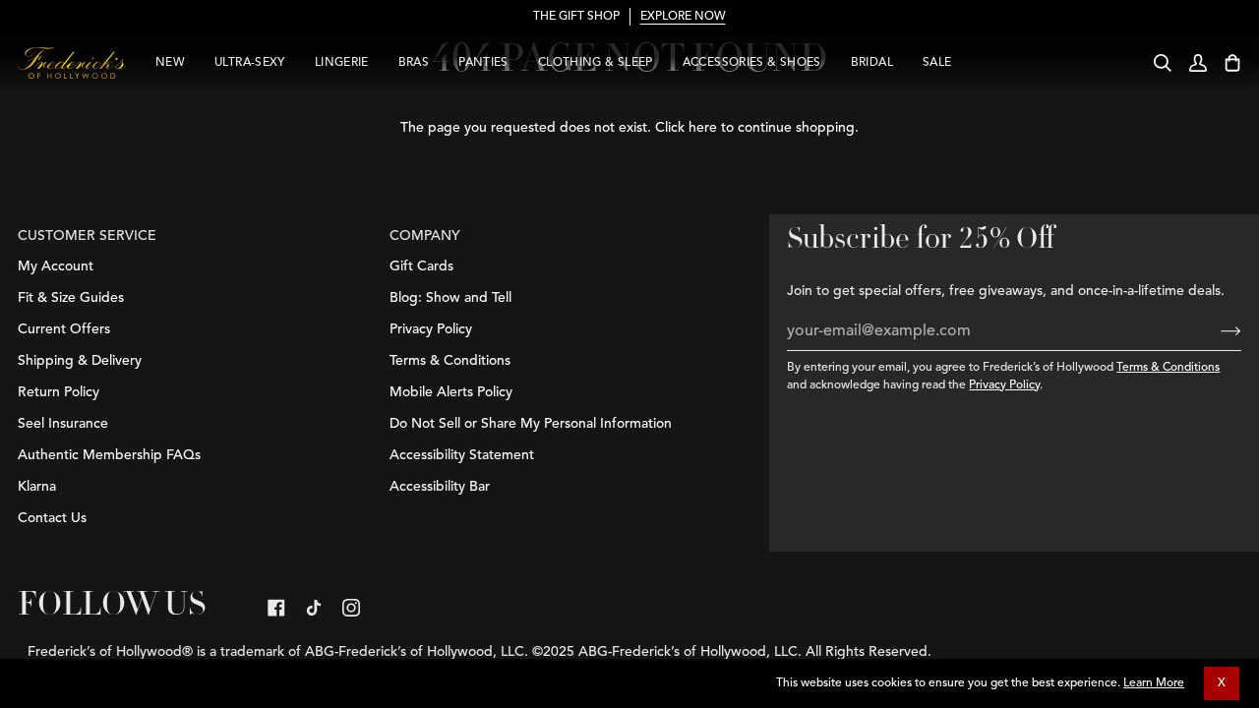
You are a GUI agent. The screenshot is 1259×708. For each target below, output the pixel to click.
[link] (276, 608)
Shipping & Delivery (80, 361)
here (703, 128)
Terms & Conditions (1168, 368)
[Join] (1215, 331)
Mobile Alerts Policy (451, 392)
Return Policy (58, 392)
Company (425, 236)
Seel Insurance (63, 424)
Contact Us (52, 518)
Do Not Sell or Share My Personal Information (531, 424)
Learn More (1153, 683)
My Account (55, 266)
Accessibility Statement (462, 455)
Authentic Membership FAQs (109, 455)
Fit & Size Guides (71, 298)
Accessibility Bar (440, 487)
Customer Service (87, 236)
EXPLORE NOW (683, 17)
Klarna (37, 487)
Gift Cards (421, 266)
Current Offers (64, 329)
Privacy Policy (1004, 385)
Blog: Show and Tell (450, 298)
